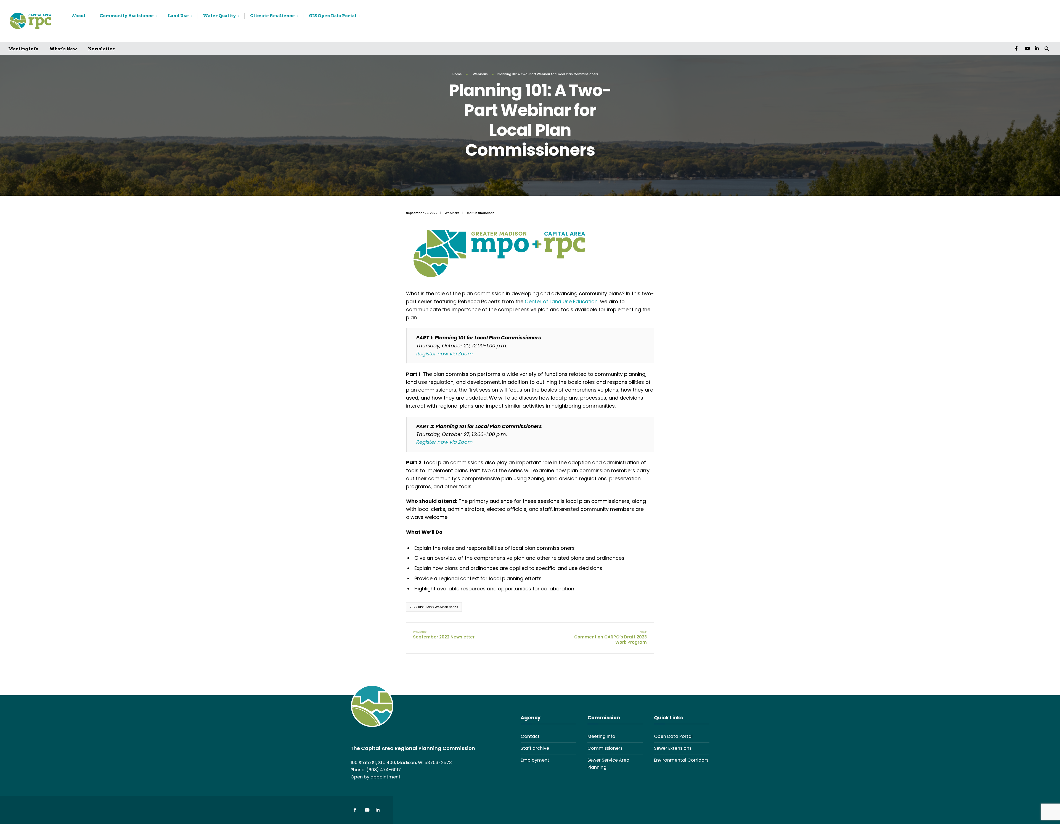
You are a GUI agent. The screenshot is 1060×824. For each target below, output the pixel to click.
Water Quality (219, 15)
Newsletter (101, 48)
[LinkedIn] (1037, 48)
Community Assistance (127, 15)
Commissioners (604, 748)
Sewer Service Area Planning (608, 763)
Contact (530, 736)
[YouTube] (1027, 48)
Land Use (178, 15)
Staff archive (535, 748)
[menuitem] (83, 16)
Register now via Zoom (444, 353)
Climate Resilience (272, 15)
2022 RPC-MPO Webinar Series (434, 607)
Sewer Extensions (672, 748)
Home (457, 74)
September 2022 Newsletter (444, 635)
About (79, 15)
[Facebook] (1017, 48)
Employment (535, 760)
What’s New (63, 48)
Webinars (480, 74)
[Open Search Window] (1047, 48)
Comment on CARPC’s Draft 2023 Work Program (610, 637)
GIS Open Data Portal (333, 15)
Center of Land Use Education (561, 301)
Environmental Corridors (681, 760)
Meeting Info (23, 48)
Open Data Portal (673, 736)
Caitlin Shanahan (480, 213)
